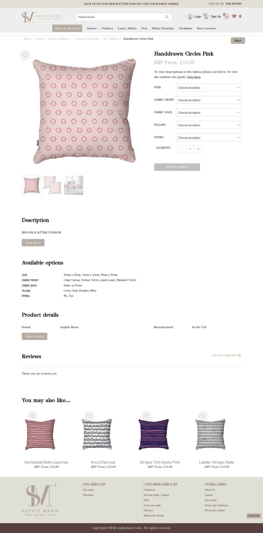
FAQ (146, 500)
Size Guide (211, 500)
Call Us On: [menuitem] (225, 3)
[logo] (41, 17)
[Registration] (207, 16)
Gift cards (88, 489)
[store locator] (239, 15)
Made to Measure (67, 28)
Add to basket (177, 167)
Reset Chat (254, 516)
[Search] (167, 17)
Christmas (185, 28)
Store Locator (206, 28)
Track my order (152, 505)
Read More (33, 242)
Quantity (163, 148)
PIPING (159, 137)
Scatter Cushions (59, 38)
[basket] (226, 13)
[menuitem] (131, 4)
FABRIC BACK (163, 112)
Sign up (89, 3)
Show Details (35, 336)
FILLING (160, 124)
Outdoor (107, 28)
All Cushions (111, 38)
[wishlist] (233, 13)
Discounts (88, 495)
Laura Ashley (127, 28)
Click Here (194, 77)
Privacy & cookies (215, 510)
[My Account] (193, 16)
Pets (144, 28)
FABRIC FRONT (164, 99)
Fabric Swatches (163, 28)
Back (238, 40)
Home (27, 38)
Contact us (149, 489)
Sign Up (216, 16)
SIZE (157, 87)
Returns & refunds (154, 515)
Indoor (92, 28)
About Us (210, 489)
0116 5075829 (232, 3)
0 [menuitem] (224, 14)
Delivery (148, 510)
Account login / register (156, 495)
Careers (209, 495)
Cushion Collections (86, 38)
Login (197, 16)
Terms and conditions (216, 505)
